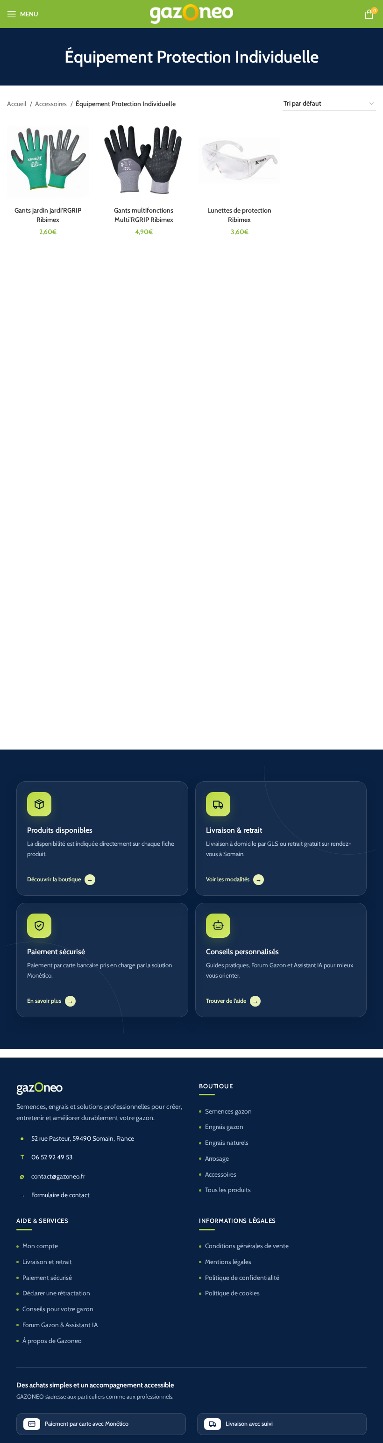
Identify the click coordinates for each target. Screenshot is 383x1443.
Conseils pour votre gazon (57, 1309)
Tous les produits (228, 1189)
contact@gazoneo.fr (58, 1176)
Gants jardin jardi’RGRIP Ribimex (47, 215)
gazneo (39, 1087)
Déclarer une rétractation (56, 1293)
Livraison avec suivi (249, 1423)
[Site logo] (192, 13)
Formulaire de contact (60, 1195)
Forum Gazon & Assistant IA (60, 1325)
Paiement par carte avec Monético (86, 1423)
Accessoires (51, 104)
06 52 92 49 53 (51, 1157)
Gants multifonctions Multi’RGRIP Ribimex (143, 215)
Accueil (17, 104)
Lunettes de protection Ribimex (239, 215)
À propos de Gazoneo (52, 1340)
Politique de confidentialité (242, 1277)
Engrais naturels (226, 1142)
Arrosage (217, 1158)
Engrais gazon (224, 1126)
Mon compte (40, 1246)
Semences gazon (228, 1111)
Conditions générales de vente (247, 1246)
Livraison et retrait (47, 1261)
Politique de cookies (232, 1293)
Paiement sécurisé (47, 1277)
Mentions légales (228, 1261)
